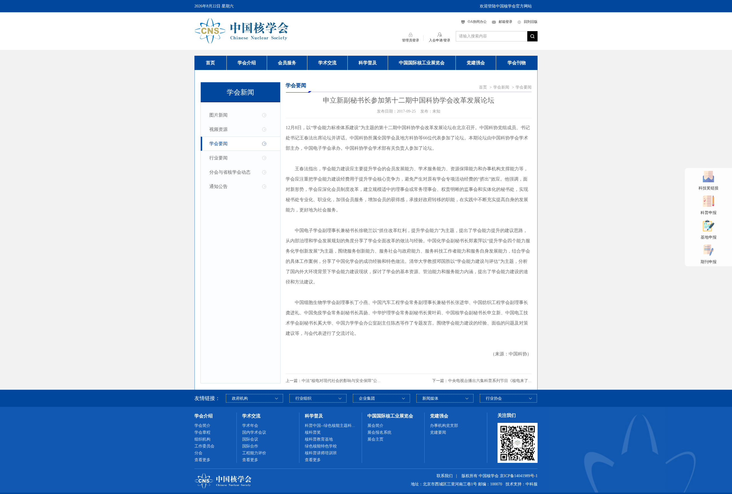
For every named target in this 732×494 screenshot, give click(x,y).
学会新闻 (501, 87)
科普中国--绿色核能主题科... (330, 425)
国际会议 (250, 439)
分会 (198, 453)
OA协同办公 (477, 22)
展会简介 (375, 425)
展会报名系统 (379, 432)
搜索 (532, 36)
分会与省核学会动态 (229, 172)
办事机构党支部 (444, 425)
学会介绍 (247, 62)
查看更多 (202, 460)
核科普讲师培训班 (321, 453)
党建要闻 (438, 432)
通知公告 (218, 186)
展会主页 (375, 439)
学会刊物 (517, 62)
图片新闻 (218, 115)
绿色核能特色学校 (321, 446)
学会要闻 (218, 143)
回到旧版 (531, 22)
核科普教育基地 (319, 439)
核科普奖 (313, 432)
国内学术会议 (254, 432)
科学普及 (368, 62)
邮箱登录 (505, 22)
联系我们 (445, 476)
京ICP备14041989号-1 (519, 476)
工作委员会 (204, 446)
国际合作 (250, 446)
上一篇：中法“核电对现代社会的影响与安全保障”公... (333, 381)
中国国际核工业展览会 (422, 62)
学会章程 (202, 432)
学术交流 (327, 62)
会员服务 (287, 62)
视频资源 (218, 129)
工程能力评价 (254, 453)
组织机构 (202, 439)
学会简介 (202, 425)
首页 (210, 62)
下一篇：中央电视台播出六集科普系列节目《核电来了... (482, 381)
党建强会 (476, 62)
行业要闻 (218, 157)
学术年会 (250, 425)
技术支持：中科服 (522, 484)
